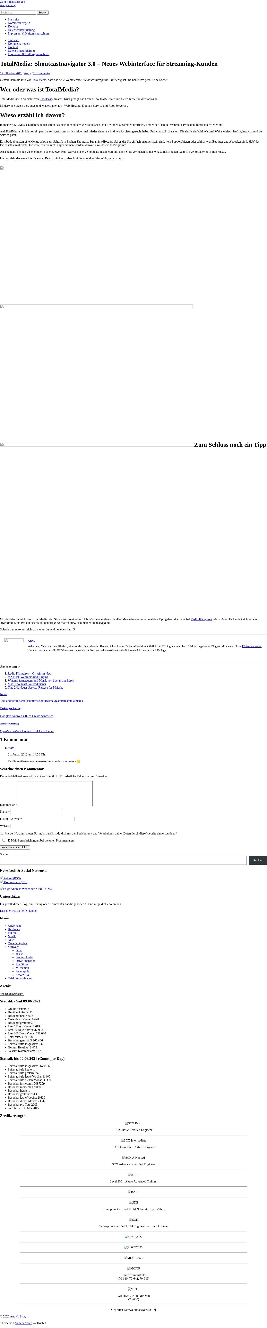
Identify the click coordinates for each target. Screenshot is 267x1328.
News (3, 694)
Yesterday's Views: (20, 1019)
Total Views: (16, 1037)
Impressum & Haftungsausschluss (28, 33)
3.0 (2, 700)
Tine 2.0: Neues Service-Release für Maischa (35, 687)
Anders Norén (23, 1323)
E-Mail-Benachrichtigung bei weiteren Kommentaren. (40, 840)
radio (25, 700)
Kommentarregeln (19, 23)
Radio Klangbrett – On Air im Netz (29, 673)
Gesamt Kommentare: (22, 1051)
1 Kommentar (41, 73)
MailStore (22, 964)
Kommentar (8, 804)
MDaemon (22, 967)
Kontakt (13, 26)
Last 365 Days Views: (22, 1033)
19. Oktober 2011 (11, 73)
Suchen (4, 854)
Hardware (14, 929)
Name (5, 811)
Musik (12, 936)
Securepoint (23, 971)
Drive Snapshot (25, 960)
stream (66, 700)
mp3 (19, 700)
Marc (11, 747)
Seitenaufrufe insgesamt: (23, 1044)
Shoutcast (46, 99)
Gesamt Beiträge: (19, 1047)
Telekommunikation (20, 978)
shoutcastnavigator (50, 700)
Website (5, 826)
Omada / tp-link (17, 943)
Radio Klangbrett (201, 619)
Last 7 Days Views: (20, 1026)
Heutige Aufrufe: (19, 1012)
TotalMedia (39, 80)
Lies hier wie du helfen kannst (18, 910)
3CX (19, 950)
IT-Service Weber (252, 646)
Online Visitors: (18, 1008)
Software (13, 946)
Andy (27, 73)
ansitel (19, 953)
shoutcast (33, 700)
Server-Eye (23, 974)
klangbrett (10, 700)
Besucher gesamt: (19, 1040)
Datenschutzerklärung (21, 30)
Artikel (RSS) (12, 878)
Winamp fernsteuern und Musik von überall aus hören (41, 680)
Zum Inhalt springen (12, 1)
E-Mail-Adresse (11, 818)
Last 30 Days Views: (21, 1030)
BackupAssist (24, 957)
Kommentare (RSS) (15, 882)
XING (47, 888)
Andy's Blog (8, 5)
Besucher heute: (18, 1015)
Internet (12, 932)
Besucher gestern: (19, 1022)
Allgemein (14, 925)
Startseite (13, 19)
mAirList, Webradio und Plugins (28, 677)
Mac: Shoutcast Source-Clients (27, 684)
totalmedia (76, 700)
